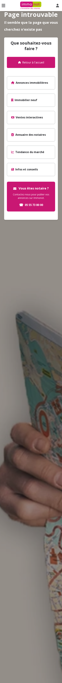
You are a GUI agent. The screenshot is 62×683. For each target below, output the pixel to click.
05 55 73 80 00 (31, 204)
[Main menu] (3, 5)
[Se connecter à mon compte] (58, 5)
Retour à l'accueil (33, 62)
